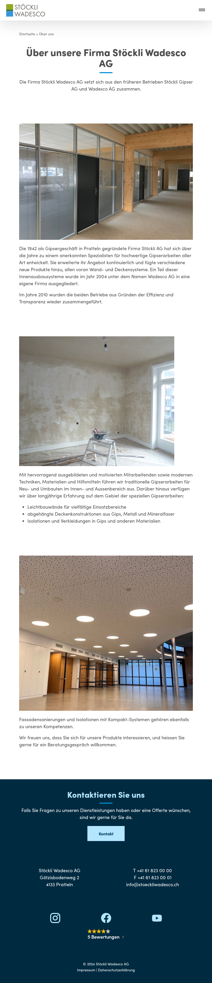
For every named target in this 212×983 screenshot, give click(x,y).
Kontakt (106, 833)
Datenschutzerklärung (116, 969)
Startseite (27, 33)
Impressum (86, 969)
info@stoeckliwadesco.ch (152, 884)
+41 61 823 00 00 (154, 870)
